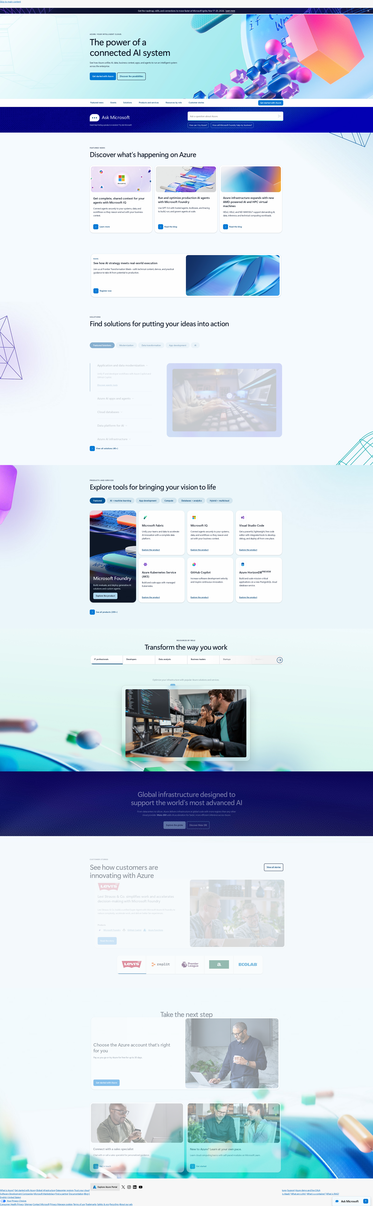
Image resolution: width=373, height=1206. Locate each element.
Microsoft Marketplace (44, 1193)
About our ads (126, 1204)
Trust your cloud (81, 1190)
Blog (86, 1193)
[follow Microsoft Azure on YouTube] (140, 1187)
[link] (96, 103)
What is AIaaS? (283, 1193)
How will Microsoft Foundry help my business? (232, 125)
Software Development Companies (16, 1193)
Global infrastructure (45, 1190)
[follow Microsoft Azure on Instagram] (129, 1187)
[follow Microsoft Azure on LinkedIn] (135, 1187)
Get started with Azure (25, 1190)
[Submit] (279, 116)
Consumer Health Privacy (12, 1204)
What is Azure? (7, 1190)
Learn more (230, 10)
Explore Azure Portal (107, 1186)
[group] (186, 913)
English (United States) (10, 1197)
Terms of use (79, 1204)
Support (291, 1190)
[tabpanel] (186, 393)
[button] (127, 965)
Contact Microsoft (41, 1204)
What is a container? (316, 1193)
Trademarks (91, 1204)
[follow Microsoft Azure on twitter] (123, 1187)
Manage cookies (65, 1204)
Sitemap (28, 1204)
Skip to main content (10, 1)
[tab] (102, 337)
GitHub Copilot (130, 930)
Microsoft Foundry (108, 930)
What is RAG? (332, 1193)
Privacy (53, 1204)
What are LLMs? (298, 1193)
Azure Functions (151, 930)
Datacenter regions (65, 1190)
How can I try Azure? (198, 125)
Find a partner (61, 1193)
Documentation (76, 1193)
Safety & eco (103, 1204)
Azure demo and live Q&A (307, 1190)
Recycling (114, 1204)
